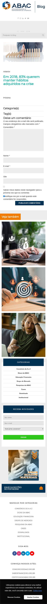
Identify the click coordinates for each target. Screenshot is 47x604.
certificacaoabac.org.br (23, 577)
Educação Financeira (23, 377)
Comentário (9, 127)
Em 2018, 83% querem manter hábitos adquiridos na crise (21, 80)
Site (5, 177)
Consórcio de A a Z (24, 369)
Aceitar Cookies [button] (33, 597)
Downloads (23, 393)
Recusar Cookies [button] (14, 597)
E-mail (6, 166)
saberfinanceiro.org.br (23, 573)
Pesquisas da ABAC (23, 385)
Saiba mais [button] (37, 591)
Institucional (23, 397)
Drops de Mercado (23, 381)
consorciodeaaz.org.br (23, 569)
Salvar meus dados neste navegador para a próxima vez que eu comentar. (22, 191)
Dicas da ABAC (23, 373)
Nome (6, 156)
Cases (23, 389)
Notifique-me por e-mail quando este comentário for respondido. (20, 197)
